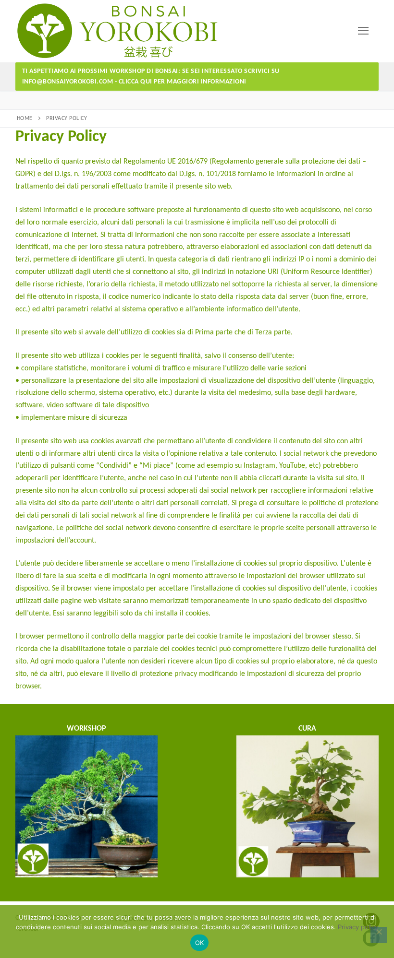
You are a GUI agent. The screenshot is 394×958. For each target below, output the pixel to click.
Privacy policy (358, 927)
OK (199, 942)
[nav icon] (363, 31)
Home (25, 118)
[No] (378, 935)
